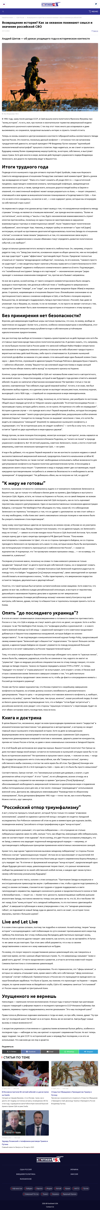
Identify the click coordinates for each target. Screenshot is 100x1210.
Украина (74, 1169)
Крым (67, 1188)
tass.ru (95, 31)
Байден (29, 1188)
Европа (39, 1188)
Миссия (74, 1174)
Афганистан (17, 1188)
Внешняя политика (25, 1174)
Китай (58, 1188)
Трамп (45, 1194)
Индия (49, 1188)
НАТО (76, 1188)
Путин (85, 1188)
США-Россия (26, 1169)
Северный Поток (31, 1194)
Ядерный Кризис (69, 1194)
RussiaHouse (26, 1179)
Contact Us (50, 1207)
